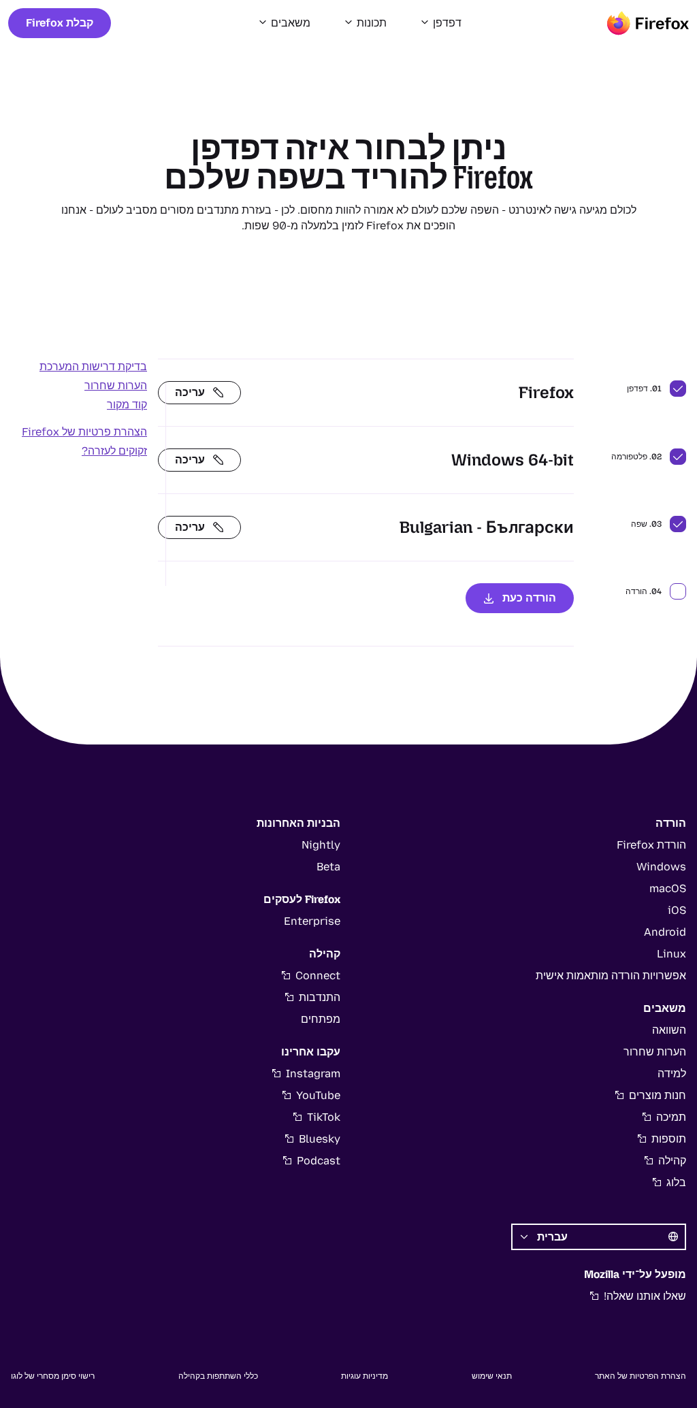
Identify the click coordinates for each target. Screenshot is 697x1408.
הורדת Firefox (651, 844)
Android (665, 932)
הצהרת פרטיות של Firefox (84, 431)
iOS (677, 910)
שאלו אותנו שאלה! (645, 1296)
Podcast (318, 1160)
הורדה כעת (529, 597)
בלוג (676, 1182)
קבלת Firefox (59, 22)
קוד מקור (127, 404)
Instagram (313, 1073)
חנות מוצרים (657, 1095)
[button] (440, 23)
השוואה (669, 1030)
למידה (672, 1073)
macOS (667, 888)
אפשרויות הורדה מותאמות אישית (611, 975)
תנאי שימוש (492, 1376)
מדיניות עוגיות (364, 1376)
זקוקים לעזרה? (114, 450)
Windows (661, 866)
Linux (671, 953)
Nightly (321, 844)
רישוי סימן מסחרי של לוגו (53, 1376)
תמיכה (671, 1117)
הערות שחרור (115, 385)
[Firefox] (648, 23)
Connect (317, 975)
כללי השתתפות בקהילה (218, 1376)
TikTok (323, 1117)
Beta (328, 866)
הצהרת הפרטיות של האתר (640, 1376)
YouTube (318, 1095)
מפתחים (320, 1019)
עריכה (190, 392)
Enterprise (312, 921)
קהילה (672, 1160)
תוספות (668, 1138)
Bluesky (319, 1138)
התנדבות (319, 997)
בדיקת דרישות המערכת (93, 366)
